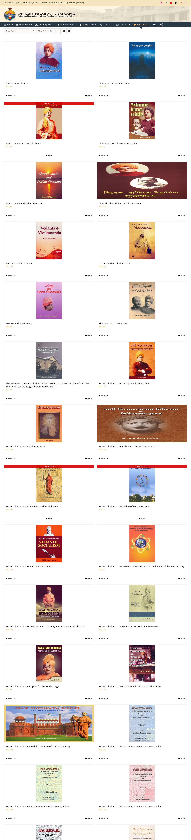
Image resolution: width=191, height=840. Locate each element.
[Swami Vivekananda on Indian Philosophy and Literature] (142, 663)
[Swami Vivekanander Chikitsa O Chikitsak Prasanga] (142, 423)
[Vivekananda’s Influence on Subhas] (142, 120)
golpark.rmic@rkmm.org (75, 3)
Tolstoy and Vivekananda (19, 323)
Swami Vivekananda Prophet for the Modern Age (32, 686)
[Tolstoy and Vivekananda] (49, 300)
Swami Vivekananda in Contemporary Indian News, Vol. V (130, 746)
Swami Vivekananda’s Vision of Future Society (124, 506)
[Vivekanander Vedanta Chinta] (142, 60)
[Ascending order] (33, 31)
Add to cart (11, 95)
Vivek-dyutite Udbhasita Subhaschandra (120, 203)
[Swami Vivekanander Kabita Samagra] (49, 423)
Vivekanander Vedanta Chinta (115, 83)
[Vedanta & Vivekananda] (49, 240)
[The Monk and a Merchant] (142, 300)
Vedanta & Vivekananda (19, 263)
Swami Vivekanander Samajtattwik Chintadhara (124, 383)
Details (89, 95)
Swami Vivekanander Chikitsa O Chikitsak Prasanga (126, 446)
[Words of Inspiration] (49, 60)
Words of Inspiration (17, 83)
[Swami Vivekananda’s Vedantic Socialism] (49, 543)
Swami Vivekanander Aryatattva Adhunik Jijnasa (32, 506)
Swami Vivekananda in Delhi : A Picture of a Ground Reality (38, 746)
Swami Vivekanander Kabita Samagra (26, 446)
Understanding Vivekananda (114, 263)
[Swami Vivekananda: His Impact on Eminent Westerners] (142, 603)
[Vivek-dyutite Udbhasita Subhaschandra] (142, 180)
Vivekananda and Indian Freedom (24, 203)
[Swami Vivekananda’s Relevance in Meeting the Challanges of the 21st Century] (142, 543)
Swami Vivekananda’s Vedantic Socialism (28, 566)
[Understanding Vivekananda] (142, 240)
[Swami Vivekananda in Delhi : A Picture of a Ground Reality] (49, 723)
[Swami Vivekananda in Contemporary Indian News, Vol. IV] (49, 783)
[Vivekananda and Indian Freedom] (49, 180)
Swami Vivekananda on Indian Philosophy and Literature (130, 686)
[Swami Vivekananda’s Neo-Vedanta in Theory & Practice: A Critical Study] (49, 603)
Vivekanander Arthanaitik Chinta (23, 143)
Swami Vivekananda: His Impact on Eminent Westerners (129, 626)
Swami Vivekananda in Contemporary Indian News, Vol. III (130, 806)
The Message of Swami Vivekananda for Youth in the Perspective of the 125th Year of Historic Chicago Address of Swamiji (48, 385)
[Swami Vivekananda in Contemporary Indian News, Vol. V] (142, 723)
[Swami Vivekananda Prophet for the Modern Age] (49, 663)
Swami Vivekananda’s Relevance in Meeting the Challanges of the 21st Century (141, 566)
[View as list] (69, 31)
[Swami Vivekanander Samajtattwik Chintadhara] (142, 360)
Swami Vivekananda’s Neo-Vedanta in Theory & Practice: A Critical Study (45, 626)
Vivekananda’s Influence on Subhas (118, 143)
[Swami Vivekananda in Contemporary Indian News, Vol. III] (142, 783)
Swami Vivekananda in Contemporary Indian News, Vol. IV (37, 806)
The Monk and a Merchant (113, 323)
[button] (161, 24)
